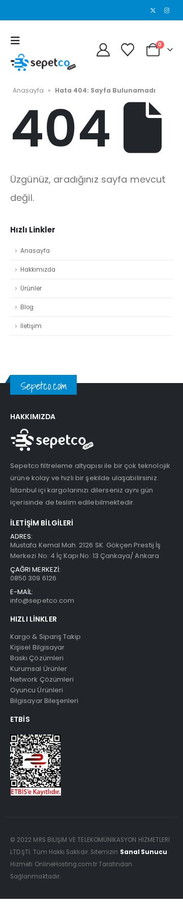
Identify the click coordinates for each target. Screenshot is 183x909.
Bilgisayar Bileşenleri (44, 701)
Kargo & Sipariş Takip (45, 636)
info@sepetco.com (42, 600)
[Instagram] (167, 10)
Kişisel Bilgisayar (37, 647)
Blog (27, 307)
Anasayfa (28, 90)
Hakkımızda (37, 270)
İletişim (31, 326)
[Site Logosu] (43, 62)
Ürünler (31, 288)
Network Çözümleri (42, 679)
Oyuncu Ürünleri (36, 690)
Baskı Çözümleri (37, 658)
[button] (17, 40)
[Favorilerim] (127, 49)
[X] (153, 10)
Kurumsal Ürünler (38, 668)
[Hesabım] (103, 49)
